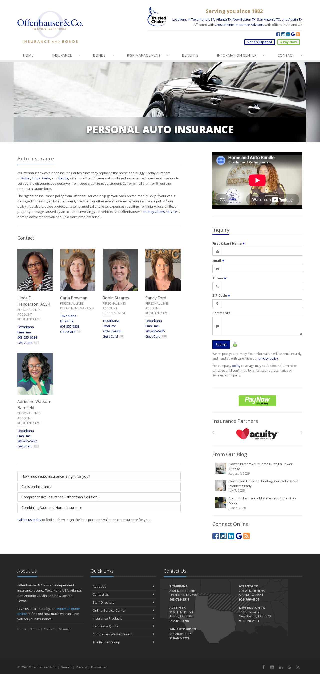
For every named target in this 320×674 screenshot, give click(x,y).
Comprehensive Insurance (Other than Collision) (60, 497)
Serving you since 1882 (234, 11)
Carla (46, 178)
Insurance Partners (235, 421)
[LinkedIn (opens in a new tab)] (288, 34)
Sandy (63, 178)
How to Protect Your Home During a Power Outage (260, 469)
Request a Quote (105, 626)
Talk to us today (30, 519)
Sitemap (65, 629)
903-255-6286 (112, 331)
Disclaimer (99, 667)
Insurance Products (107, 618)
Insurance (66, 55)
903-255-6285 (155, 331)
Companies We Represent (112, 634)
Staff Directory (103, 602)
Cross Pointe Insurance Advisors (239, 24)
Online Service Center (109, 610)
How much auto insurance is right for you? (56, 476)
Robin (26, 178)
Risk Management (148, 55)
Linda (36, 178)
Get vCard (25, 342)
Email (218, 260)
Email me (24, 332)
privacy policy (268, 358)
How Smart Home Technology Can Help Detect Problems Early (263, 486)
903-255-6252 (27, 441)
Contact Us (101, 594)
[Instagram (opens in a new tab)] (283, 34)
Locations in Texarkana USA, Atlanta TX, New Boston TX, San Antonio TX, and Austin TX (237, 19)
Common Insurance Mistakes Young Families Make (262, 503)
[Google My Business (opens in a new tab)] (293, 34)
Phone (219, 278)
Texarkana (26, 327)
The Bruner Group (106, 642)
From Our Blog (229, 454)
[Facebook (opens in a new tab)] (278, 34)
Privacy (81, 667)
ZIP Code (221, 295)
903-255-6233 (70, 326)
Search (66, 667)
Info (241, 55)
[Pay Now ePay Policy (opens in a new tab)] (257, 400)
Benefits (190, 55)
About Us (99, 586)
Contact (290, 55)
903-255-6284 (27, 337)
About (35, 629)
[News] (298, 34)
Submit (221, 344)
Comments (221, 313)
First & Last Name (228, 243)
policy (236, 366)
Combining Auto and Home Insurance (52, 507)
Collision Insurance (37, 486)
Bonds (103, 55)
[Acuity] (257, 434)
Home (22, 629)
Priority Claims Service (160, 211)
